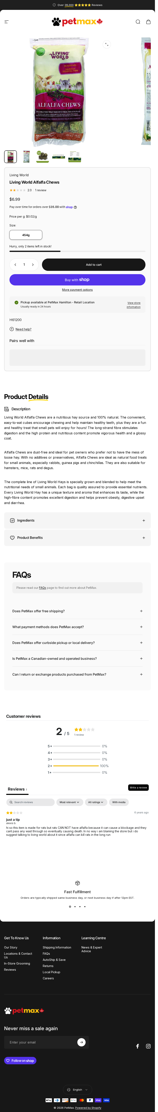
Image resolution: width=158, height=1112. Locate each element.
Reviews (10, 969)
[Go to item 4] (58, 156)
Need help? (23, 329)
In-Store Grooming (17, 963)
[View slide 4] (84, 906)
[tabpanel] (77, 824)
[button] (77, 746)
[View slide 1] (70, 906)
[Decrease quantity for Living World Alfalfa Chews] (14, 265)
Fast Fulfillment (77, 892)
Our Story (10, 947)
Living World (19, 175)
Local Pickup (51, 972)
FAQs (42, 587)
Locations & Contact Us (18, 955)
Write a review (138, 787)
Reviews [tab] (17, 789)
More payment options (77, 289)
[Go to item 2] (26, 156)
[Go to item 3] (42, 156)
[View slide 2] (75, 906)
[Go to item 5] (74, 156)
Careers (48, 978)
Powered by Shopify (88, 1107)
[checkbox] (119, 802)
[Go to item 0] (10, 156)
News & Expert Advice (91, 949)
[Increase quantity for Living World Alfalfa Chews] (33, 265)
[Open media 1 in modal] (107, 44)
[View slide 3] (80, 906)
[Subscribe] (81, 1042)
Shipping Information (57, 947)
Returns (48, 966)
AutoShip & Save (54, 959)
